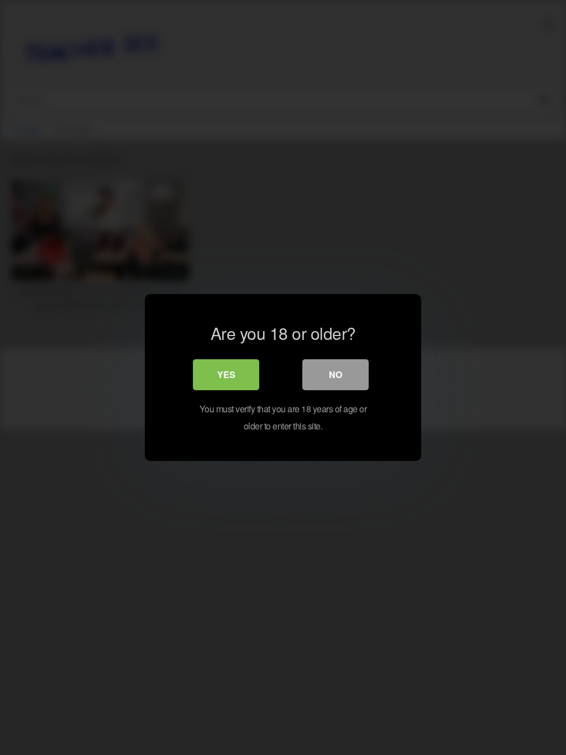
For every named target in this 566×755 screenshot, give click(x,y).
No (335, 374)
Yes (226, 374)
